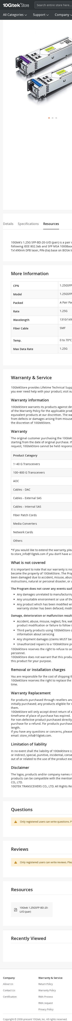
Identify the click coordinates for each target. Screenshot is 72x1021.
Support (39, 14)
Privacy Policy (45, 1009)
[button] (49, 118)
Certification (10, 996)
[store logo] (16, 5)
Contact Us (9, 990)
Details (8, 224)
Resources (51, 224)
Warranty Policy (47, 990)
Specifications (28, 224)
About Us (8, 984)
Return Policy (45, 984)
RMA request (45, 1003)
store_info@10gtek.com (29, 554)
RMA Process (45, 996)
